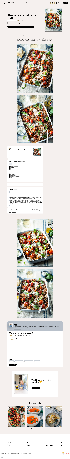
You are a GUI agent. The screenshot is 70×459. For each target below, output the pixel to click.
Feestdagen (10, 442)
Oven (9, 209)
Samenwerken (25, 453)
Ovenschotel (37, 210)
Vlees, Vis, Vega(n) (49, 445)
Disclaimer (2, 453)
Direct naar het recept (20, 26)
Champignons (29, 209)
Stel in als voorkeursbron (36, 388)
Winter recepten (16, 210)
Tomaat (38, 209)
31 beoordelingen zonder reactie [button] (24, 335)
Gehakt (33, 209)
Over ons (21, 453)
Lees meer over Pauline (17, 328)
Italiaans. (26, 39)
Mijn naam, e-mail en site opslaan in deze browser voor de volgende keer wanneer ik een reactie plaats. (22, 356)
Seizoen (28, 445)
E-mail (37, 351)
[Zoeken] (56, 3)
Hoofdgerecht (13, 209)
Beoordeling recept (13, 338)
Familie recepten (27, 210)
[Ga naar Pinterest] (54, 3)
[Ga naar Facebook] (52, 3)
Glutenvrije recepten (24, 209)
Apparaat (47, 442)
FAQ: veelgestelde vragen (15, 453)
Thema (28, 442)
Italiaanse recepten (18, 209)
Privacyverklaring (7, 453)
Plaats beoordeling (13, 364)
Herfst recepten (11, 210)
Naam (10, 351)
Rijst (35, 209)
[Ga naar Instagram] (50, 3)
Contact (29, 453)
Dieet (9, 445)
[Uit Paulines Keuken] (4, 2)
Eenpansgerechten (21, 210)
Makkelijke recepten (32, 210)
